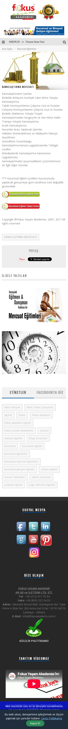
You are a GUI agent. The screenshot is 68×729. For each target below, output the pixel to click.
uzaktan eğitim (13, 484)
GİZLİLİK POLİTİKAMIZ (34, 641)
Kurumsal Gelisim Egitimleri (21, 461)
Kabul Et (35, 723)
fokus (22, 415)
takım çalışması (41, 477)
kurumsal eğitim (32, 446)
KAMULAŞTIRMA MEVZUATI (20, 237)
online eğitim (49, 469)
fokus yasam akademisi (18, 430)
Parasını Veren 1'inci (35, 41)
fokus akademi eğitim (17, 422)
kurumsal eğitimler (16, 453)
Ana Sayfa (7, 48)
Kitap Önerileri (38, 438)
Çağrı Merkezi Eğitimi (42, 484)
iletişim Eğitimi (13, 438)
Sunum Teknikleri (14, 477)
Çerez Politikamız (51, 718)
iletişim (44, 430)
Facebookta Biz (50, 392)
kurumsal (10, 446)
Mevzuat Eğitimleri (34, 322)
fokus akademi (41, 415)
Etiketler (18, 392)
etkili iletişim (12, 407)
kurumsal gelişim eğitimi (19, 469)
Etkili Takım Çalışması (40, 407)
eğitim (8, 415)
